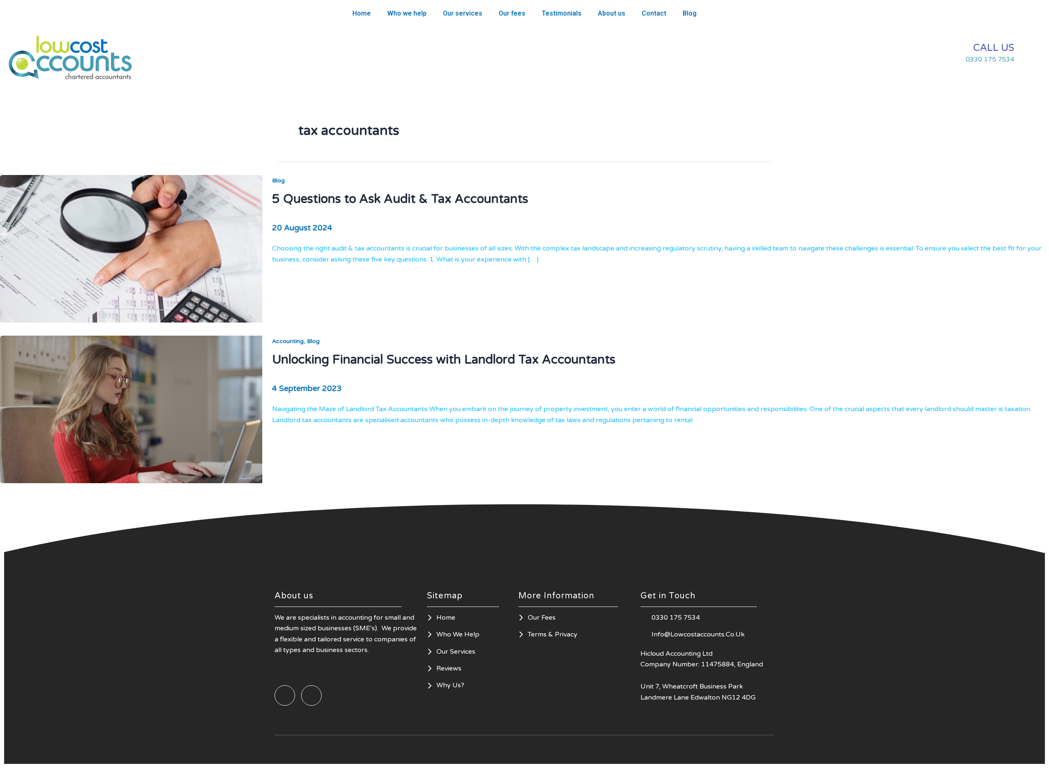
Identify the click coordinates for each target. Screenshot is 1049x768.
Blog (690, 13)
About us (611, 13)
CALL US (993, 48)
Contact (654, 13)
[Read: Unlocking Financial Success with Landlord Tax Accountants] (131, 409)
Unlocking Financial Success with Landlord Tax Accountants (443, 359)
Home (361, 13)
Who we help (407, 13)
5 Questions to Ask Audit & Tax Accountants (400, 199)
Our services (462, 13)
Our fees (512, 13)
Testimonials (561, 13)
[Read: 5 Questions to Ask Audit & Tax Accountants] (131, 248)
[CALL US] (1030, 53)
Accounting (288, 341)
